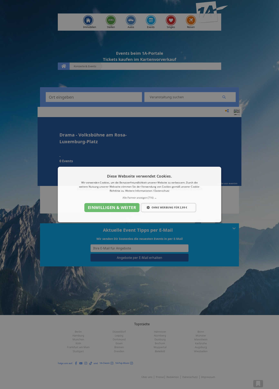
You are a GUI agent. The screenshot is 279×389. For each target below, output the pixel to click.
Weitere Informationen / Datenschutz (147, 190)
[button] (139, 198)
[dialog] (139, 194)
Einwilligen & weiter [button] (112, 207)
